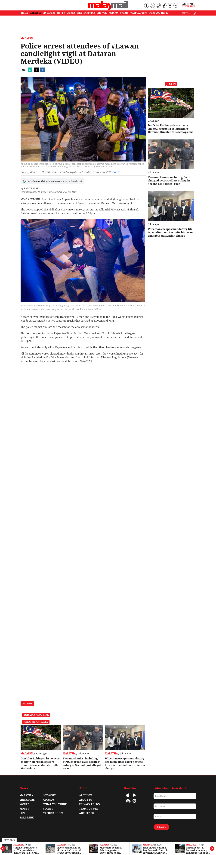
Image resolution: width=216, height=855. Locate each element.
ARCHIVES (85, 795)
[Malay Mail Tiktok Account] (164, 5)
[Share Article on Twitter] (36, 71)
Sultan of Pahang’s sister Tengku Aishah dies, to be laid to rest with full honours (25, 850)
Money (24, 808)
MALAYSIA (35, 13)
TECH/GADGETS (138, 13)
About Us (188, 4)
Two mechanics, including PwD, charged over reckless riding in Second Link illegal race (82, 763)
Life (22, 813)
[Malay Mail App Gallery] (128, 803)
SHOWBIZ (102, 13)
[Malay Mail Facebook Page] (146, 5)
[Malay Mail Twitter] (152, 5)
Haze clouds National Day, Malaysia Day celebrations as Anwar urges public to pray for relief (155, 850)
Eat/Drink (27, 817)
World (24, 804)
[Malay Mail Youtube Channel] (170, 5)
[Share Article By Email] (23, 71)
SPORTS (124, 13)
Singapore (27, 799)
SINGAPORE (49, 13)
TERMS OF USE (88, 808)
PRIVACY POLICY (89, 804)
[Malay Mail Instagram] (158, 5)
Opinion (49, 799)
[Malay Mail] (108, 8)
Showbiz (49, 795)
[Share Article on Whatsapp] (30, 71)
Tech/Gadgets (53, 813)
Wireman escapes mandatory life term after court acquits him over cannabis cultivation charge (125, 763)
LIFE (79, 13)
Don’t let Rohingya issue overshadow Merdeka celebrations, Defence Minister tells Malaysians (40, 763)
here (117, 172)
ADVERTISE (86, 813)
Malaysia (18, 845)
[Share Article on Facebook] (42, 71)
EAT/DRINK (89, 13)
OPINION (113, 13)
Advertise (188, 6)
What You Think (158, 13)
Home (24, 13)
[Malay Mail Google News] (134, 803)
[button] (80, 181)
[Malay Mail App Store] (128, 797)
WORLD (71, 13)
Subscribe (161, 827)
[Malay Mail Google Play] (134, 797)
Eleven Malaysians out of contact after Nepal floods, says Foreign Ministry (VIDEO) (69, 850)
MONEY (61, 13)
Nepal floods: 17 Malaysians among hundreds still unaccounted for (197, 850)
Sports (48, 808)
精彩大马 (186, 13)
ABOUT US (85, 799)
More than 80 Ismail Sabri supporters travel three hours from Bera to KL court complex (112, 850)
